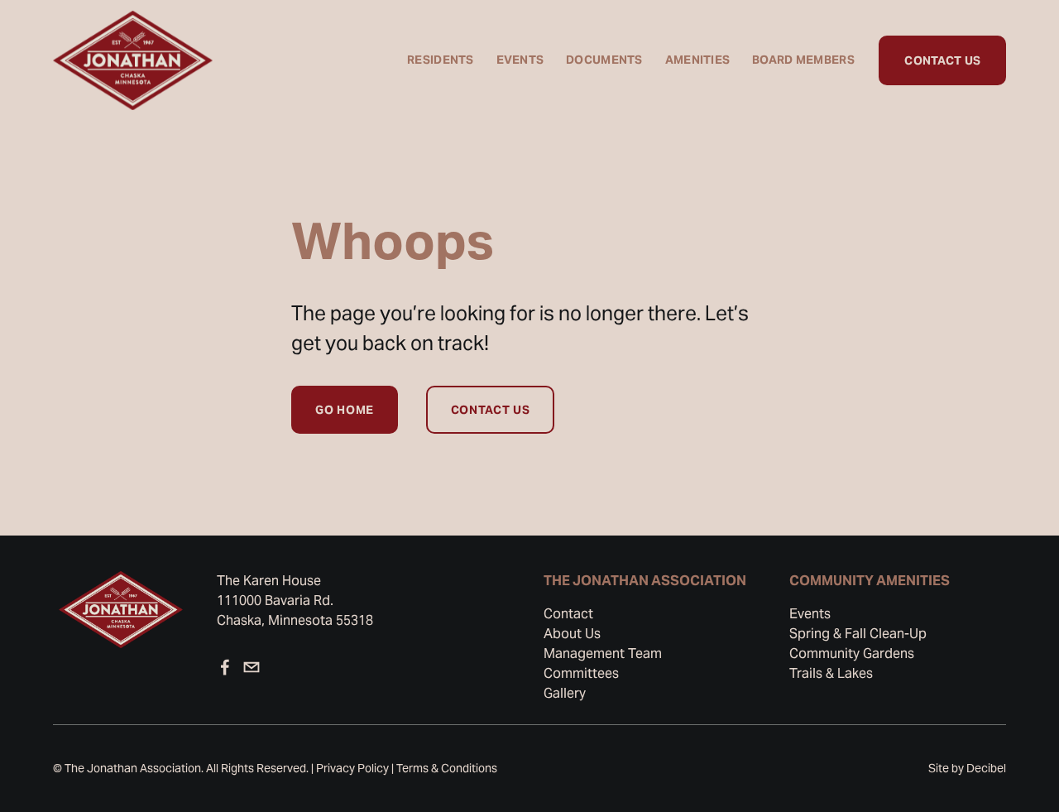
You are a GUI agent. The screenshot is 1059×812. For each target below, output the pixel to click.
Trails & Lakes (831, 673)
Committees (581, 673)
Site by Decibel (967, 768)
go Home (344, 409)
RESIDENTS (440, 59)
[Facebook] (225, 667)
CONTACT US (942, 60)
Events (810, 613)
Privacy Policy (352, 768)
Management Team (603, 653)
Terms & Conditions (446, 768)
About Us (572, 633)
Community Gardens (851, 653)
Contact (568, 613)
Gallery (565, 693)
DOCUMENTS (604, 59)
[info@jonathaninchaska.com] (251, 667)
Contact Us (490, 409)
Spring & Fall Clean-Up (858, 633)
